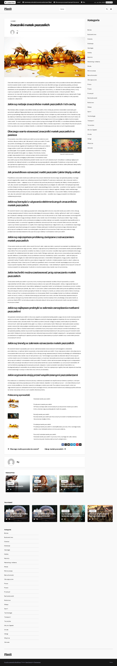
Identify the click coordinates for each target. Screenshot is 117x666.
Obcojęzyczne (92, 80)
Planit (8, 9)
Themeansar (37, 662)
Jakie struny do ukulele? (41, 485)
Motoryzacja (92, 71)
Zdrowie (90, 148)
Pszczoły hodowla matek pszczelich (45, 434)
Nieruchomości (92, 75)
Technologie (91, 116)
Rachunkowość (92, 98)
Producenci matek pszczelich (43, 404)
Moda (89, 66)
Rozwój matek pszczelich (41, 414)
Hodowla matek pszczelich (42, 399)
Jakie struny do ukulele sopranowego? (71, 485)
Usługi (89, 139)
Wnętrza (90, 143)
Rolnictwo (91, 102)
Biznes (90, 30)
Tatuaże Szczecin (15, 486)
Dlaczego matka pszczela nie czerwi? (24, 449)
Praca (89, 84)
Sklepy (90, 107)
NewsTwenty (29, 662)
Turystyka (91, 125)
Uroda (89, 134)
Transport (91, 121)
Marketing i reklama (94, 62)
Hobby (14, 21)
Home (62, 9)
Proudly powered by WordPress (12, 662)
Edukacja (90, 43)
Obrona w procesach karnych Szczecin (99, 515)
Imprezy (90, 57)
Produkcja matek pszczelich (42, 424)
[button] (107, 9)
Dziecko (90, 39)
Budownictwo (92, 34)
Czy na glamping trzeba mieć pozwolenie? (17, 515)
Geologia (90, 48)
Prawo (90, 89)
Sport (89, 112)
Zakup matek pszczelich (54, 449)
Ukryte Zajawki (92, 130)
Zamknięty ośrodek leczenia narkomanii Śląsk (70, 516)
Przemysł (90, 93)
